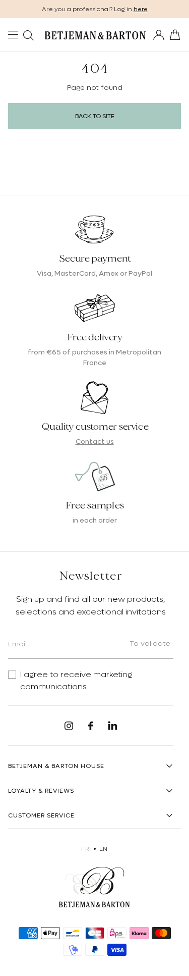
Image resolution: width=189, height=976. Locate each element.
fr (85, 848)
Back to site (94, 116)
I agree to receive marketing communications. (76, 680)
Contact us (95, 441)
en (103, 848)
